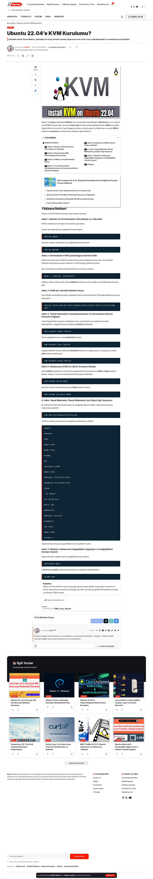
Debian (48, 696)
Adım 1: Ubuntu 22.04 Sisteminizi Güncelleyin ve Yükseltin (59, 148)
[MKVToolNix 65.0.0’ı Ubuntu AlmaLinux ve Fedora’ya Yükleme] (94, 729)
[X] (134, 6)
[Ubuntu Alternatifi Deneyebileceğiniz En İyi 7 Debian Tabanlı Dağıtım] (128, 729)
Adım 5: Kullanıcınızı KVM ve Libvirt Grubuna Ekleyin (99, 144)
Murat (27, 47)
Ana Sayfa (11, 23)
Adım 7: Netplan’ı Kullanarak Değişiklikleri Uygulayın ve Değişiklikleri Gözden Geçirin (100, 158)
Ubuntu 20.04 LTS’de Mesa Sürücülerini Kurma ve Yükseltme (70, 195)
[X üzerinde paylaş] (23, 56)
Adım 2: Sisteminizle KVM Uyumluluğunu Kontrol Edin (56, 154)
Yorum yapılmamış (39, 47)
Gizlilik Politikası (55, 875)
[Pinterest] (109, 630)
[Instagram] (106, 630)
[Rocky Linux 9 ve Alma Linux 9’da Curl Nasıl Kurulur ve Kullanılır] (59, 729)
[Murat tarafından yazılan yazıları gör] (10, 48)
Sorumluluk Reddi (71, 866)
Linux (61, 609)
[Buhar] (112, 630)
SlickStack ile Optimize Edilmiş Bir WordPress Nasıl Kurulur (70, 199)
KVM (56, 609)
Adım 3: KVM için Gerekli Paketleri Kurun (60, 161)
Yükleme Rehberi (51, 143)
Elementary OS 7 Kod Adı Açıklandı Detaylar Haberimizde (22, 747)
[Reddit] (115, 630)
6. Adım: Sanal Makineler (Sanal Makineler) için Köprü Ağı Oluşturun (98, 150)
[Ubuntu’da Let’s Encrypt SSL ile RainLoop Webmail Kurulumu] (24, 685)
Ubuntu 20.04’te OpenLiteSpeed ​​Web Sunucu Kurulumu (93, 702)
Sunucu (83, 696)
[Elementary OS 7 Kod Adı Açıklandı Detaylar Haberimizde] (24, 729)
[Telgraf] (118, 630)
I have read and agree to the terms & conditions (24, 861)
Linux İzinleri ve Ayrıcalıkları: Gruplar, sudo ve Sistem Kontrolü (127, 702)
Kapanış (91, 164)
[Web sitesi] (97, 630)
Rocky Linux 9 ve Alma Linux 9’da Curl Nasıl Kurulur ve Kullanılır (58, 747)
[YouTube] (137, 6)
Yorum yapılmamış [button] (107, 646)
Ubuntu (10, 27)
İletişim (60, 866)
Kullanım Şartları (69, 875)
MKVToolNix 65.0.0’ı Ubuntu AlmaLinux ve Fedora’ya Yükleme (93, 747)
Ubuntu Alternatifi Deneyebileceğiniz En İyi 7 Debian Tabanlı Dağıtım (126, 747)
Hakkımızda (20, 866)
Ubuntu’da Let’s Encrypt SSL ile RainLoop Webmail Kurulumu (23, 702)
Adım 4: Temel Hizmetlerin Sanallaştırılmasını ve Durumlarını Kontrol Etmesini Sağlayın (61, 168)
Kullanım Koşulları (48, 866)
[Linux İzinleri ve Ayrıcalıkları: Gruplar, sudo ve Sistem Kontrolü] (128, 685)
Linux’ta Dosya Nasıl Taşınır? (58, 203)
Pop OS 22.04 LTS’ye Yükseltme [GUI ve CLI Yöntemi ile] (68, 191)
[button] (110, 875)
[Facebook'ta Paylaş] (18, 56)
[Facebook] (131, 6)
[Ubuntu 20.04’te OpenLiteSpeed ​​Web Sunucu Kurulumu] (94, 685)
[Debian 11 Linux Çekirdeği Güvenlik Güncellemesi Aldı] (59, 685)
